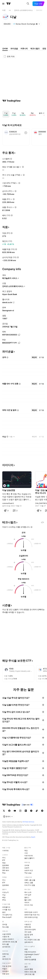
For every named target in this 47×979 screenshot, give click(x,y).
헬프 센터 (27, 900)
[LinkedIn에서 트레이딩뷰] (25, 810)
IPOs (4, 900)
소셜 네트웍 (6, 934)
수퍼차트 (5, 850)
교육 (3, 956)
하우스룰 (5, 944)
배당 (3, 897)
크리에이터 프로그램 (9, 942)
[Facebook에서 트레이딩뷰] (9, 810)
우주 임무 (27, 895)
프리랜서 (5, 971)
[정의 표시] (11, 159)
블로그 (26, 897)
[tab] (34, 357)
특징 (26, 850)
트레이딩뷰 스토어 (31, 912)
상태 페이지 (28, 942)
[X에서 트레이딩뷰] (3, 810)
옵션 (3, 912)
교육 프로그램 (29, 974)
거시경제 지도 (7, 915)
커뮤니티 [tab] (24, 48)
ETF (3, 860)
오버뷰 (26, 865)
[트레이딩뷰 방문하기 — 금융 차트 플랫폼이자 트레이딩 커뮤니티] (11, 100)
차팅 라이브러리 (30, 952)
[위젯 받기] (42, 522)
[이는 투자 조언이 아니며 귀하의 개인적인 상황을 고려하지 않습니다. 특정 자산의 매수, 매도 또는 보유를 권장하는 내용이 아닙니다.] (31, 527)
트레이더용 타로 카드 (32, 915)
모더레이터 (6, 947)
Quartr (33, 837)
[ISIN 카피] (19, 335)
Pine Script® (6, 917)
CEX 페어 (5, 868)
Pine (3, 873)
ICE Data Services (28, 822)
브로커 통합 (28, 969)
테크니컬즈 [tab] (35, 48)
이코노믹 (5, 892)
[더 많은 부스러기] (10, 10)
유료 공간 (5, 974)
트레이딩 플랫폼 (30, 959)
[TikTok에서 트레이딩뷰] (36, 810)
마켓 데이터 (28, 856)
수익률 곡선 (6, 910)
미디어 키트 (28, 905)
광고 (26, 967)
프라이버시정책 (30, 929)
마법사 (4, 969)
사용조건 (27, 924)
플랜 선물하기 (29, 858)
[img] (37, 24)
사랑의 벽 (5, 937)
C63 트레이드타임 (31, 917)
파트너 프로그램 (30, 972)
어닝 (3, 895)
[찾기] (28, 3)
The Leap (27, 873)
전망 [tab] (44, 48)
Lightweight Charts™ (32, 954)
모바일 (4, 924)
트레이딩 (5, 954)
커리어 (26, 902)
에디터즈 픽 (6, 959)
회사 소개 (27, 892)
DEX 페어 (5, 870)
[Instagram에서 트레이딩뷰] (20, 810)
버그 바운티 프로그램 (32, 940)
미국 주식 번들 (29, 885)
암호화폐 (5, 865)
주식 (3, 858)
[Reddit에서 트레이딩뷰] (42, 810)
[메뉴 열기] (3, 3)
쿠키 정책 (27, 932)
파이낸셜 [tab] (14, 48)
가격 (26, 853)
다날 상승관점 (8, 490)
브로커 (26, 868)
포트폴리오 (6, 907)
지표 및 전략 (6, 966)
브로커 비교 (28, 870)
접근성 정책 (28, 934)
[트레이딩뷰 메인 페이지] (9, 3)
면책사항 (27, 927)
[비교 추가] (26, 133)
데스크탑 (5, 927)
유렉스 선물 (28, 883)
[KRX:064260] (4, 485)
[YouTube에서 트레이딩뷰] (14, 810)
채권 (3, 863)
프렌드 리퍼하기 (8, 939)
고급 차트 (27, 957)
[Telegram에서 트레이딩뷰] (31, 810)
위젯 (26, 949)
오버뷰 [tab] (5, 48)
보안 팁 (27, 937)
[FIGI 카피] (19, 343)
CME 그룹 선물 (29, 880)
